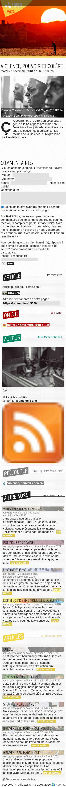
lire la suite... (19, 562)
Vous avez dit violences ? (22, 509)
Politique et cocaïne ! (19, 542)
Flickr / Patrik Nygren (37, 110)
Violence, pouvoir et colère (25, 483)
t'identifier (42, 168)
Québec (8, 649)
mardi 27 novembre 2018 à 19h (28, 324)
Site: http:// (8, 178)
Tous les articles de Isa (20, 779)
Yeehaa (61, 784)
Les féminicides (14, 570)
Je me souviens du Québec (21, 677)
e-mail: (5, 182)
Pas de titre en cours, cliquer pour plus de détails (29, 3)
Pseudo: (6, 175)
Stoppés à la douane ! (19, 704)
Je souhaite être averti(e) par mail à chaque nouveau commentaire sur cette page (30, 208)
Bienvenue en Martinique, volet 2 (27, 728)
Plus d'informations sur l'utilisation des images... (29, 116)
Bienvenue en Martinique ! (22, 752)
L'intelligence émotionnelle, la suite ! (31, 600)
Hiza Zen (26, 127)
